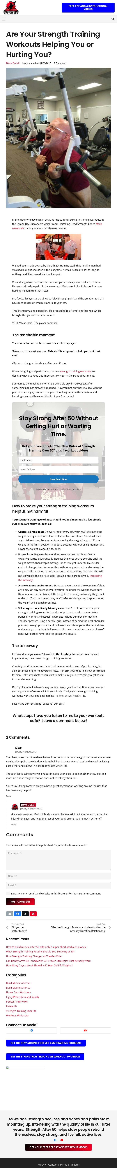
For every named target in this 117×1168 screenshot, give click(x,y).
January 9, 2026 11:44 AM (31, 808)
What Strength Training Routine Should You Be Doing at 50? (40, 951)
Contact (52, 1164)
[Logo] (11, 7)
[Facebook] (31, 1030)
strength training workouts (75, 371)
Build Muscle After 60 (18, 987)
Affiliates (75, 1164)
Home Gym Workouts (18, 992)
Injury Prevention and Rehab (22, 997)
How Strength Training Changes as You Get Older (34, 956)
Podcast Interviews (17, 1001)
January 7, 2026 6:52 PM (25, 751)
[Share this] (17, 913)
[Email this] (9, 913)
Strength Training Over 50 (21, 1011)
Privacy (41, 1164)
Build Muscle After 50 (18, 983)
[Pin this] (33, 913)
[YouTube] (85, 1030)
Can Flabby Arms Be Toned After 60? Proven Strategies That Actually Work (48, 961)
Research (11, 1006)
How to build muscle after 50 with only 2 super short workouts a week (46, 947)
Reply (8, 796)
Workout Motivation (17, 1015)
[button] (113, 19)
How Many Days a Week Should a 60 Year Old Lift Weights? (39, 965)
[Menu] (3, 19)
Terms (63, 1164)
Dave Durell (13, 63)
